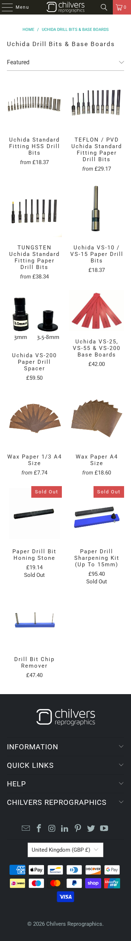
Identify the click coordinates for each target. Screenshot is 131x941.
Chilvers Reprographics (74, 924)
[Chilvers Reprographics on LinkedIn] (65, 829)
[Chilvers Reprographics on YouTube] (104, 829)
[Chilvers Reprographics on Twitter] (91, 829)
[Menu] (3, 7)
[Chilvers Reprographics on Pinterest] (78, 829)
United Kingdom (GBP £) (61, 850)
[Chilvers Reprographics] (65, 7)
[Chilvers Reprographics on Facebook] (39, 829)
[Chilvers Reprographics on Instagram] (52, 829)
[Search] (104, 7)
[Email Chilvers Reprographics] (26, 829)
